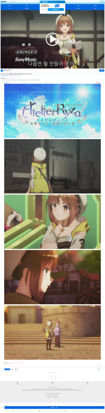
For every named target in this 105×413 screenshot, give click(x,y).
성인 (95, 8)
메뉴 (103, 2)
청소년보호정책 (57, 393)
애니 (9, 8)
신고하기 (98, 82)
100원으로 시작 (55, 9)
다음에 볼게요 (44, 9)
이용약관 (46, 393)
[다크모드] (101, 1)
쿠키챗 (26, 8)
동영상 (95, 5)
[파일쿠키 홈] (3, 1)
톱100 (10, 5)
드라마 (78, 5)
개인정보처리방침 (51, 393)
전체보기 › (99, 369)
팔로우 (16, 369)
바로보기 (54, 407)
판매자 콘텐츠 (7, 369)
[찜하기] (2, 407)
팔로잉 (27, 5)
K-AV (78, 8)
